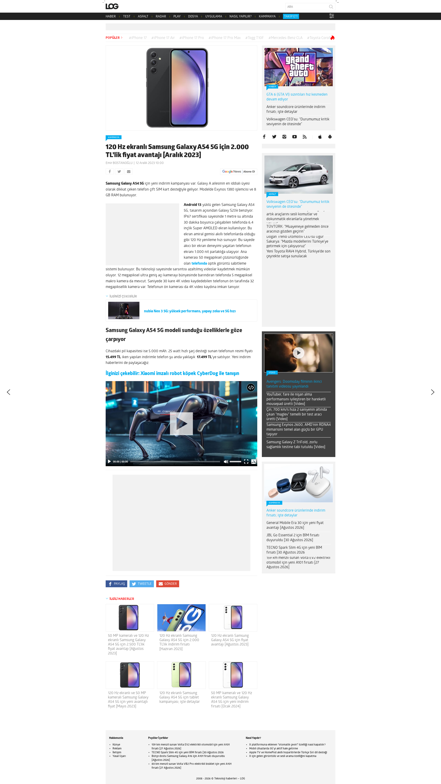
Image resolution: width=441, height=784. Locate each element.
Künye (116, 744)
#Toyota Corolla (320, 38)
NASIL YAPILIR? (240, 16)
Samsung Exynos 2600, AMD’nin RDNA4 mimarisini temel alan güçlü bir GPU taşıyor (298, 429)
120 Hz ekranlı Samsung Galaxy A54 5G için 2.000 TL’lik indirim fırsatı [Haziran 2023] (179, 642)
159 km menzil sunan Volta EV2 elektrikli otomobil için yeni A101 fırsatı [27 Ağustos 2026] (298, 562)
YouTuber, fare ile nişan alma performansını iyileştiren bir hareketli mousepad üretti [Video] (296, 399)
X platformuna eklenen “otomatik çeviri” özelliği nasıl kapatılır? (287, 744)
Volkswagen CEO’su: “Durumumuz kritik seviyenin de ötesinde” (297, 122)
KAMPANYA (267, 16)
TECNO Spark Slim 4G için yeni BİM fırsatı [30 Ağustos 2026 (294, 550)
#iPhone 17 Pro (191, 38)
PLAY (177, 16)
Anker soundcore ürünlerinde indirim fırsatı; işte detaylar (295, 109)
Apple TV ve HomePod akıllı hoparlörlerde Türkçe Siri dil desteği (288, 752)
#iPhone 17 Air (163, 38)
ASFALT (143, 16)
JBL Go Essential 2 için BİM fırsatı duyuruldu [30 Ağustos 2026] (292, 538)
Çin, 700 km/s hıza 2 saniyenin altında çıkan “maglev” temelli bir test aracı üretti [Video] (296, 414)
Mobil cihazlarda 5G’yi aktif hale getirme (273, 748)
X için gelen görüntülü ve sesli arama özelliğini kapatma (282, 756)
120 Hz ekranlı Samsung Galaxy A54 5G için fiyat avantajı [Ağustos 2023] (230, 640)
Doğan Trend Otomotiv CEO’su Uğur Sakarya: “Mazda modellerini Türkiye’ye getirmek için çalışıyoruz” (297, 241)
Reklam (117, 748)
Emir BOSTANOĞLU (119, 163)
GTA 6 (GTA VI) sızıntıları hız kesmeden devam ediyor (297, 97)
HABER (111, 16)
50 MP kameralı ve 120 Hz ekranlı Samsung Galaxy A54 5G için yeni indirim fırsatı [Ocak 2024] (231, 699)
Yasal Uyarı (119, 756)
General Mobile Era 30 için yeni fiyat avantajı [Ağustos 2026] (295, 525)
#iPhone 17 (138, 38)
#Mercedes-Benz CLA (285, 38)
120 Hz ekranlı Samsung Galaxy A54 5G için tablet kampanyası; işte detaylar (179, 697)
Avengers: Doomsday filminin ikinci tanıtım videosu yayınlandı (294, 384)
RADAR (161, 16)
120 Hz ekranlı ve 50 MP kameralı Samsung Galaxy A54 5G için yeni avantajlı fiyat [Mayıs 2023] (128, 699)
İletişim (117, 752)
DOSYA (193, 16)
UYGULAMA (213, 16)
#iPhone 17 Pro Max (225, 38)
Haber (272, 87)
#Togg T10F (254, 38)
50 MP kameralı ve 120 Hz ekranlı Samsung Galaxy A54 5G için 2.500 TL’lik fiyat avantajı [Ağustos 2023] (128, 644)
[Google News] (238, 172)
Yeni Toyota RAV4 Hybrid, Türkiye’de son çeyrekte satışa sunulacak (298, 254)
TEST (126, 16)
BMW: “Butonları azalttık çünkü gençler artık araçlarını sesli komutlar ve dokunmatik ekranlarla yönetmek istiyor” (297, 217)
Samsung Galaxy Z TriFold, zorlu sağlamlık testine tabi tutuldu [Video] (295, 444)
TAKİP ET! (291, 16)
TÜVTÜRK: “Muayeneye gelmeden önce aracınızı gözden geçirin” (297, 229)
